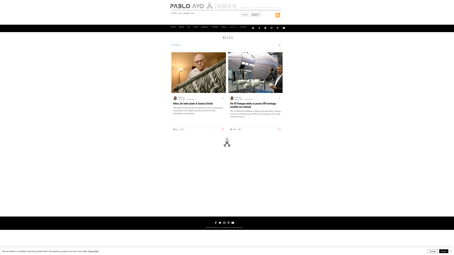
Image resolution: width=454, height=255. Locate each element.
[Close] (451, 251)
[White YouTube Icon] (283, 28)
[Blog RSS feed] (278, 15)
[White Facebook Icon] (259, 28)
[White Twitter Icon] (265, 28)
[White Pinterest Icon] (277, 28)
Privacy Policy (93, 251)
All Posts (176, 45)
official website (183, 13)
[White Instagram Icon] (271, 28)
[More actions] (223, 98)
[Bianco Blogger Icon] (253, 28)
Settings (433, 251)
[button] (279, 45)
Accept (443, 251)
